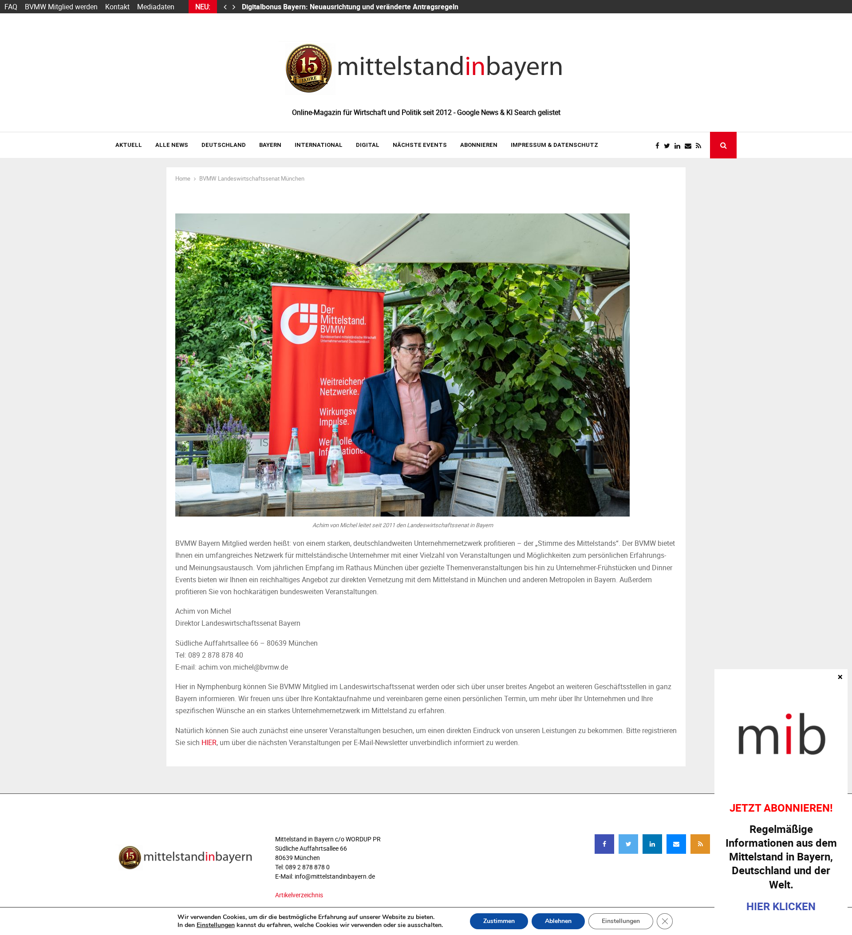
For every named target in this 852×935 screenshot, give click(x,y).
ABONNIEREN (478, 145)
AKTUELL (128, 145)
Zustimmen (499, 921)
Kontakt (117, 7)
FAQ (10, 7)
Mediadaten (155, 7)
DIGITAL (367, 145)
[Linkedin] (679, 146)
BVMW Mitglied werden (61, 7)
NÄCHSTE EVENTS (420, 145)
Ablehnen (558, 921)
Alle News (171, 145)
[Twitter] (669, 146)
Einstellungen (216, 925)
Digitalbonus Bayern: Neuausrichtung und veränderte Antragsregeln (351, 7)
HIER (209, 742)
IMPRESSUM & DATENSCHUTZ (554, 145)
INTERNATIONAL (319, 145)
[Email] (690, 146)
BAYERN (270, 145)
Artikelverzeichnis (299, 895)
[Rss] (701, 146)
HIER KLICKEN (781, 906)
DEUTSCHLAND (223, 145)
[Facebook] (659, 146)
